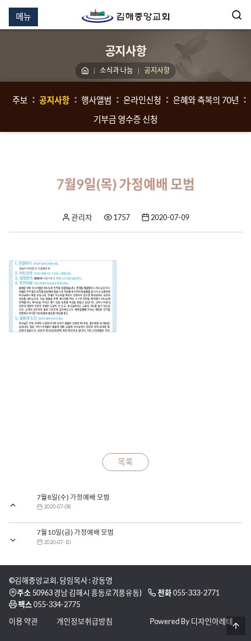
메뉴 (23, 17)
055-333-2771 (196, 592)
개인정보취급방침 (85, 621)
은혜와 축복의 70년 (206, 100)
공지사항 (54, 100)
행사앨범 (96, 100)
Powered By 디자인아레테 (191, 621)
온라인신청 (142, 100)
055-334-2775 (56, 604)
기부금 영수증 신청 (125, 119)
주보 (19, 100)
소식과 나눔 (116, 70)
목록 (125, 461)
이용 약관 (23, 621)
